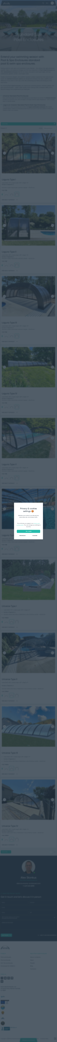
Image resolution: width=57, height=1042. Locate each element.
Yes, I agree (28, 531)
